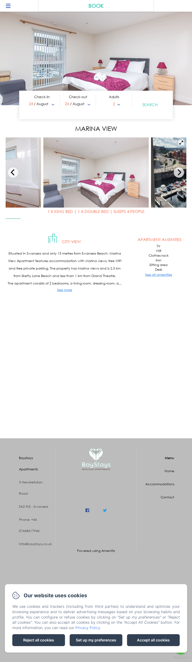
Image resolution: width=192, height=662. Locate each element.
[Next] (179, 172)
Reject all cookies (38, 640)
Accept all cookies (153, 640)
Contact (167, 497)
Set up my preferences (96, 640)
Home (169, 471)
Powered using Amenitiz (96, 550)
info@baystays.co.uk (35, 544)
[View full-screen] (181, 142)
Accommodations (159, 484)
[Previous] (13, 172)
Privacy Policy (87, 627)
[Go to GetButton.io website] (180, 657)
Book (96, 6)
